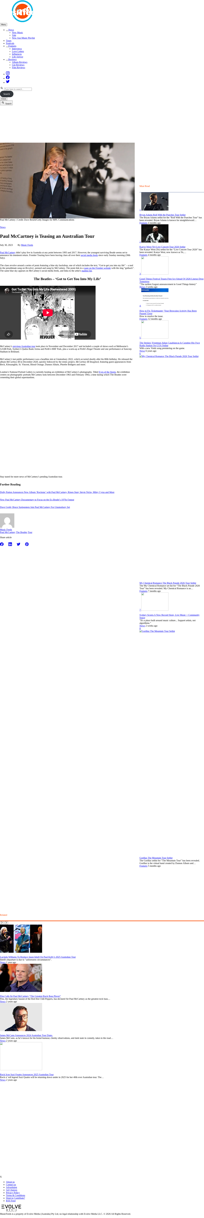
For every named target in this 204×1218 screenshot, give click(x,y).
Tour (30, 532)
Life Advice (17, 56)
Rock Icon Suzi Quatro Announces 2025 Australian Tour (27, 1074)
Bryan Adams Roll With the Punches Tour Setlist (162, 215)
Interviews (17, 48)
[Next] (6, 923)
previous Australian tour (24, 346)
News (11, 30)
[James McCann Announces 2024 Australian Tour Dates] (21, 1030)
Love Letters (18, 51)
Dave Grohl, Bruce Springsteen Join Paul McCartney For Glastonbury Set (35, 507)
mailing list (87, 270)
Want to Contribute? (15, 1198)
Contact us (11, 1184)
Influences (17, 54)
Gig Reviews (18, 65)
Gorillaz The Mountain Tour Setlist (155, 858)
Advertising (11, 1187)
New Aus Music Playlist (23, 38)
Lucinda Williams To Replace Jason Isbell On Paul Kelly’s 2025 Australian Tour (38, 957)
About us (10, 1182)
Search (6, 94)
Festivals (10, 43)
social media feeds (89, 255)
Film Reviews (18, 67)
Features (12, 46)
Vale (14, 35)
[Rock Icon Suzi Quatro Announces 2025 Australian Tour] (21, 1069)
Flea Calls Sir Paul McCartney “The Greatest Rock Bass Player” (30, 996)
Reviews (12, 59)
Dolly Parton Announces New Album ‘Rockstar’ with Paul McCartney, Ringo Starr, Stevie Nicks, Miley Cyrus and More (57, 492)
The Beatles (21, 532)
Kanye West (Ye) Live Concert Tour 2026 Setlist (162, 247)
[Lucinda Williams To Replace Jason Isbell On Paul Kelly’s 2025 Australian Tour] (21, 952)
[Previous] (2, 923)
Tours (8, 40)
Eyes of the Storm (107, 372)
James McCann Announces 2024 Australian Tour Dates (26, 1035)
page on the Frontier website (97, 268)
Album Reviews (19, 62)
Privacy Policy (13, 1192)
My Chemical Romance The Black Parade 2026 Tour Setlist (167, 583)
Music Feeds (27, 245)
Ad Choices (11, 1190)
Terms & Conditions (15, 1195)
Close (3, 99)
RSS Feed (11, 1200)
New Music (17, 32)
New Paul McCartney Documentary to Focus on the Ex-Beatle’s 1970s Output (37, 499)
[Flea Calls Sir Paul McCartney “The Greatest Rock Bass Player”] (21, 991)
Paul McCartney (7, 252)
